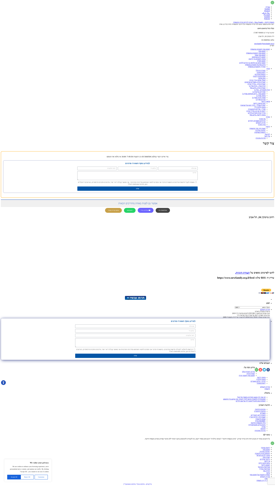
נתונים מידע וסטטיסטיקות (257, 425)
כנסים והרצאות (261, 419)
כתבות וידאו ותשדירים (258, 415)
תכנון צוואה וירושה (259, 103)
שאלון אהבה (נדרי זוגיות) (257, 80)
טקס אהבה (262, 78)
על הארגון (262, 119)
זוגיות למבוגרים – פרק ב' (262, 90)
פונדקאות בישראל (264, 467)
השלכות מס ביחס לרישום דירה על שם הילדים (251, 401)
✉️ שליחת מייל (145, 210)
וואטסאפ (130, 210)
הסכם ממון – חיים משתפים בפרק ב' (254, 94)
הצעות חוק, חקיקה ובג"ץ (257, 417)
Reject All (27, 477)
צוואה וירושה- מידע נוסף (258, 115)
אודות (268, 117)
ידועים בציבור (261, 72)
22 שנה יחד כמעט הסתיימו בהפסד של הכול (251, 397)
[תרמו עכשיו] (135, 299)
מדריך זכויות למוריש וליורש (257, 113)
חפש (268, 303)
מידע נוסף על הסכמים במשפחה (255, 65)
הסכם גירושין (265, 465)
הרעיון (268, 126)
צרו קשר (267, 136)
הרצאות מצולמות (260, 132)
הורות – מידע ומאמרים (258, 381)
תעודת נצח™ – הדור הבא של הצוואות (253, 105)
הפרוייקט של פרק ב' (259, 92)
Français (267, 19)
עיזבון (268, 473)
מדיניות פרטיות (261, 138)
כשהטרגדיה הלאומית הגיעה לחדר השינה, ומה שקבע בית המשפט (244, 399)
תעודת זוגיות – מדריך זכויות (257, 84)
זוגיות (268, 68)
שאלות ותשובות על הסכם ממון (260, 475)
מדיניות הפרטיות (260, 430)
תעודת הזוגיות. (242, 272)
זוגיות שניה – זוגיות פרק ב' (257, 86)
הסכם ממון (262, 51)
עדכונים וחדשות (260, 409)
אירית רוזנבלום (261, 123)
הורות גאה (266, 471)
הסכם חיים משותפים (259, 57)
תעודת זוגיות (251, 373)
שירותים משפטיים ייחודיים (257, 121)
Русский (267, 15)
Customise (41, 477)
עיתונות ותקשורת (260, 411)
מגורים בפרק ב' (261, 99)
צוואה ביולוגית (261, 379)
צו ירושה (267, 461)
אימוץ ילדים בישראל (263, 455)
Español (267, 17)
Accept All (14, 477)
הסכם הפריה (261, 61)
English (267, 9)
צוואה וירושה (265, 101)
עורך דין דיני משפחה (263, 480)
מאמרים (263, 413)
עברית (268, 7)
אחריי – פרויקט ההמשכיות (257, 109)
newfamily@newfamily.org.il (264, 44)
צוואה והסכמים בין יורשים (257, 59)
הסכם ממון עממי (260, 55)
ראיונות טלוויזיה (260, 130)
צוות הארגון (262, 124)
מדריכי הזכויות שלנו (248, 372)
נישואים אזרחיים (260, 74)
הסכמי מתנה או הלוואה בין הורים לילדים (252, 63)
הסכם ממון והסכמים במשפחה (260, 49)
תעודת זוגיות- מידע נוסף (258, 88)
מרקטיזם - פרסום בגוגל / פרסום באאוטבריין (137, 484)
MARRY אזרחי (260, 421)
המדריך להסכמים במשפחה (257, 67)
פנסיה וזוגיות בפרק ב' (259, 97)
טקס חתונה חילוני (264, 463)
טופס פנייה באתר (113, 210)
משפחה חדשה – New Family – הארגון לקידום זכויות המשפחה (253, 22)
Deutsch (267, 11)
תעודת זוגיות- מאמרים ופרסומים (255, 82)
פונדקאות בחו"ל (264, 469)
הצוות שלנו (266, 457)
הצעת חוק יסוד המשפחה (257, 128)
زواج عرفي (266, 13)
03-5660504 (163, 210)
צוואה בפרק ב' (261, 96)
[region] (28, 470)
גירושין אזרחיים (265, 459)
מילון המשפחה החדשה (258, 423)
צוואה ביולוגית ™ (260, 107)
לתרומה (267, 134)
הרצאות (267, 389)
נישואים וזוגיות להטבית (262, 453)
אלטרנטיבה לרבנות (259, 76)
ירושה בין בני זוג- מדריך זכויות (256, 111)
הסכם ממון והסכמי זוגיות (247, 375)
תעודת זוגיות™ (261, 70)
